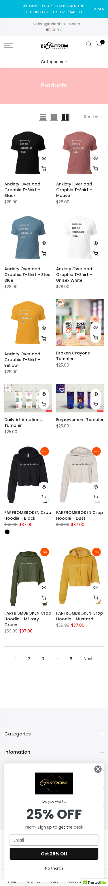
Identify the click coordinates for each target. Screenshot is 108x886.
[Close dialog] (98, 769)
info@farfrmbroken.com (59, 23)
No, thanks (54, 868)
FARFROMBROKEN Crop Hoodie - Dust (79, 515)
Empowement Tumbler (80, 420)
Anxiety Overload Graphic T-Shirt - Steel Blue (28, 274)
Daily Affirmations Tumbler (23, 422)
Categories (52, 62)
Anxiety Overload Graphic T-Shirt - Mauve (74, 189)
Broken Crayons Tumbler (73, 356)
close (99, 9)
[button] (54, 783)
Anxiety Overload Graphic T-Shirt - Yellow (22, 359)
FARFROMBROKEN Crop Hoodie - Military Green (27, 619)
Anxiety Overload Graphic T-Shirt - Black (22, 189)
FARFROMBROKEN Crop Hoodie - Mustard (79, 616)
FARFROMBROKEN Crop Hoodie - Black (27, 515)
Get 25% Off (54, 854)
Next (88, 659)
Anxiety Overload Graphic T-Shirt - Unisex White (74, 274)
